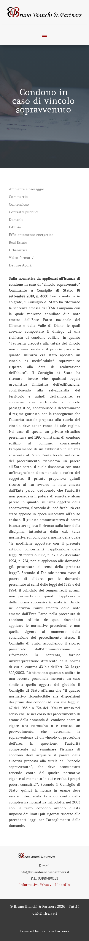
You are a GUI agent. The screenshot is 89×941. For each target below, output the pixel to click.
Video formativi (21, 258)
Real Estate (18, 242)
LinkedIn (62, 884)
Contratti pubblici (23, 212)
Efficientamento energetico (31, 235)
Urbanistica (18, 250)
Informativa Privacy (35, 884)
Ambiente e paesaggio (26, 189)
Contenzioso (19, 204)
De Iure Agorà (20, 265)
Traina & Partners (54, 931)
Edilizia (15, 227)
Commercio (18, 197)
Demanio (16, 220)
